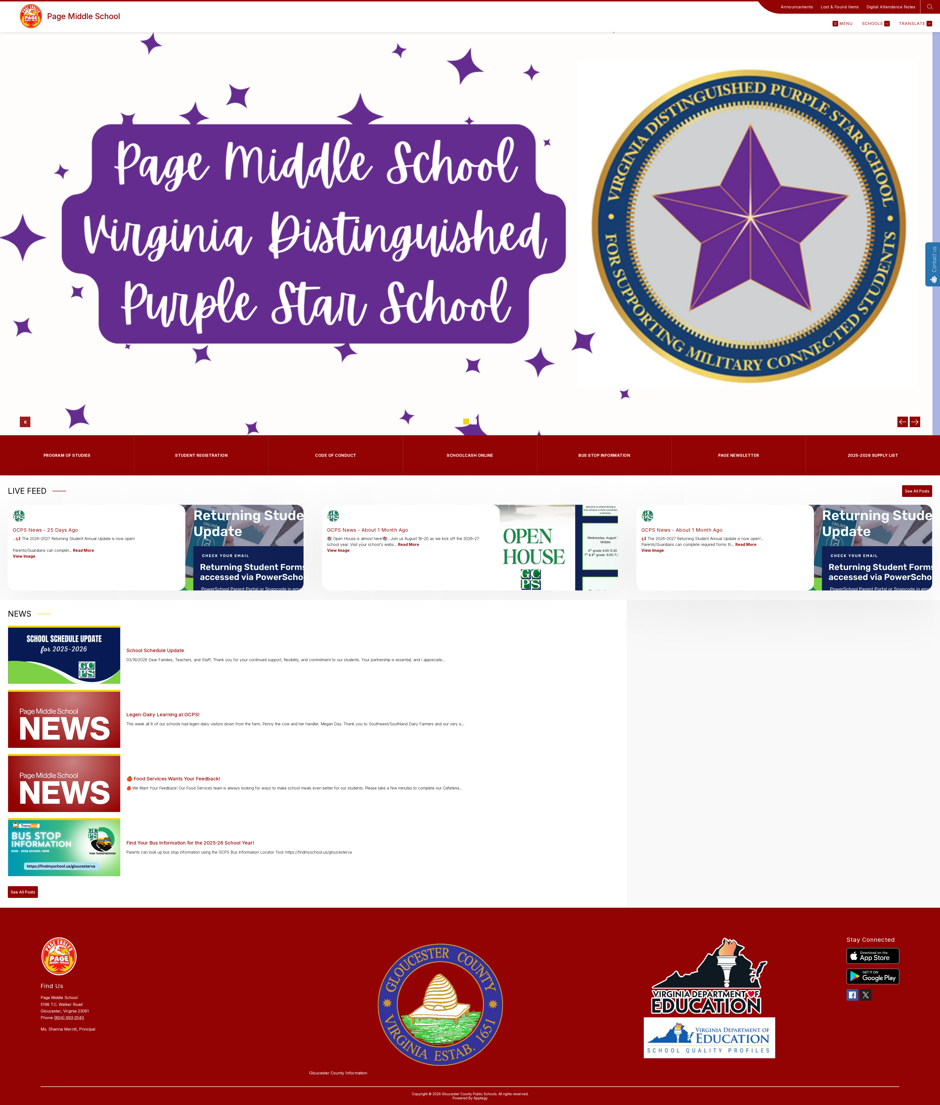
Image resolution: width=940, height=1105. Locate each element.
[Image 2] (474, 421)
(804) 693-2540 (69, 1017)
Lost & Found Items (840, 6)
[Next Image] (914, 421)
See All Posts (917, 491)
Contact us (934, 259)
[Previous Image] (902, 421)
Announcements (797, 6)
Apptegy (481, 1098)
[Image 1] (466, 421)
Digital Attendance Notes (891, 6)
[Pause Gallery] (25, 421)
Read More (83, 550)
